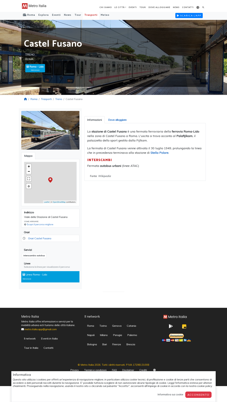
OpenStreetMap (59, 202)
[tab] (94, 119)
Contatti (188, 7)
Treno (58, 99)
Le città (119, 7)
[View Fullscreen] (28, 178)
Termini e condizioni (95, 370)
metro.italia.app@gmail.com (41, 329)
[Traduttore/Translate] (198, 8)
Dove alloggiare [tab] (117, 119)
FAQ (114, 370)
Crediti (143, 370)
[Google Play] (170, 327)
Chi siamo (106, 7)
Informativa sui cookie (170, 394)
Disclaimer (128, 370)
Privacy (74, 370)
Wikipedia (104, 176)
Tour (143, 7)
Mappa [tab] (28, 155)
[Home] (25, 99)
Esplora (43, 15)
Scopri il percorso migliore (40, 224)
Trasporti (90, 15)
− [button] (29, 171)
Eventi (133, 7)
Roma (33, 99)
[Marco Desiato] (184, 327)
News (176, 7)
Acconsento (198, 394)
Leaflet (46, 202)
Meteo (105, 15)
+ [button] (29, 166)
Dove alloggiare (159, 7)
